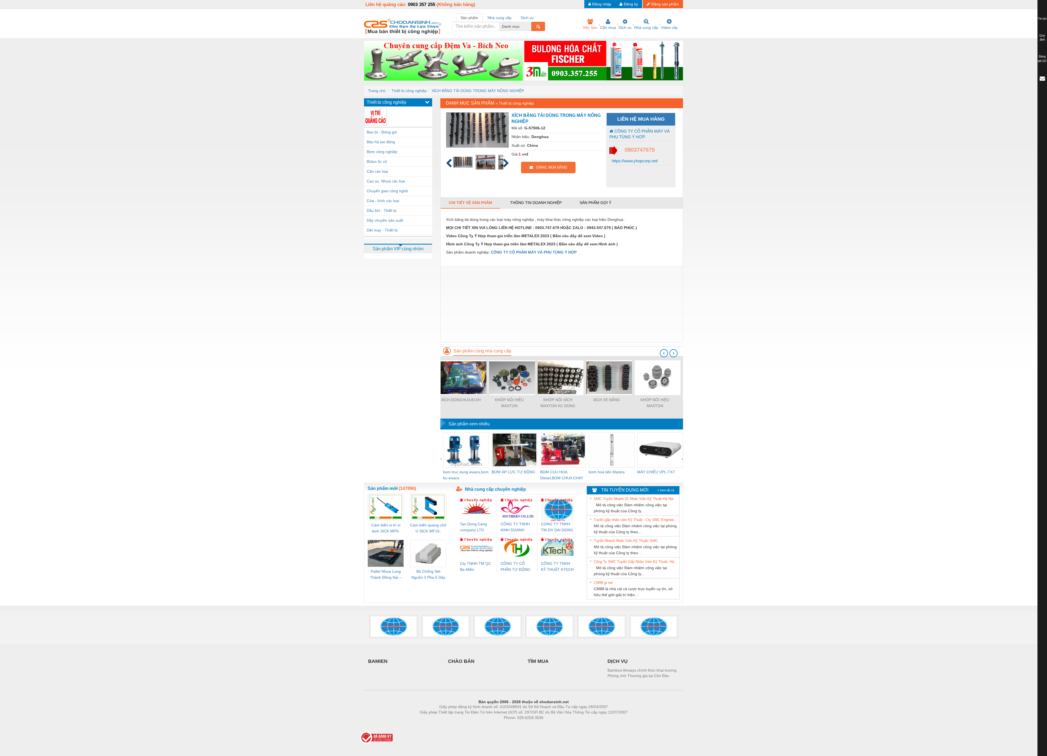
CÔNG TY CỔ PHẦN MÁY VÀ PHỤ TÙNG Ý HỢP (639, 134)
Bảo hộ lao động (381, 142)
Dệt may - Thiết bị (382, 230)
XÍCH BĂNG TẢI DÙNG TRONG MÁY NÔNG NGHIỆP (478, 91)
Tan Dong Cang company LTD (473, 527)
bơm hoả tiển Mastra (607, 472)
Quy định (1042, 37)
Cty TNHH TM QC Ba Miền (475, 566)
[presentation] (664, 353)
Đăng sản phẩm (665, 4)
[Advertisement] (562, 304)
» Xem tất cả (665, 490)
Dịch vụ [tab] (527, 18)
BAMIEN (377, 661)
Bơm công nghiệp (382, 152)
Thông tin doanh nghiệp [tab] (536, 202)
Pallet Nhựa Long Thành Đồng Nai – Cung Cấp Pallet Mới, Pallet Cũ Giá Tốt (386, 574)
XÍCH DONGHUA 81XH (461, 400)
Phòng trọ (488, 726)
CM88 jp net (603, 583)
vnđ (525, 154)
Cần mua (608, 27)
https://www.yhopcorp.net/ (634, 160)
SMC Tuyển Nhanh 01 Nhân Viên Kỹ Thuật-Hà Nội (633, 499)
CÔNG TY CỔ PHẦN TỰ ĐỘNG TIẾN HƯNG (515, 566)
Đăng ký (631, 4)
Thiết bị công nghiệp (409, 91)
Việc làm (590, 27)
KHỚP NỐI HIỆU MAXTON (509, 403)
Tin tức (1042, 18)
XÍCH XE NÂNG (606, 400)
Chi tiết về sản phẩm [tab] (470, 202)
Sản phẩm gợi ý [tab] (595, 202)
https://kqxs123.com (550, 726)
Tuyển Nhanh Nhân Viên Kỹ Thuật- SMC (626, 541)
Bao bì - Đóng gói (382, 132)
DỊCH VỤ (617, 661)
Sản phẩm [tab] (469, 18)
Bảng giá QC (1042, 58)
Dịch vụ (625, 27)
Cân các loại (377, 171)
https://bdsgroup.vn (516, 726)
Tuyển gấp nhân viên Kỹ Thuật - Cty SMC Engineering (636, 520)
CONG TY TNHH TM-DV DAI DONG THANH (557, 527)
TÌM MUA (538, 661)
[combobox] (530, 26)
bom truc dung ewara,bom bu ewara (466, 475)
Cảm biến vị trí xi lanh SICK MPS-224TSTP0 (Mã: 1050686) (385, 528)
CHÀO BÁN (461, 661)
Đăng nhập (601, 4)
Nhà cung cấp (646, 27)
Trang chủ (377, 91)
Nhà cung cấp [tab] (500, 18)
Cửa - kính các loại (383, 201)
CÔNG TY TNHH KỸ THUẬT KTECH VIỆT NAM (557, 566)
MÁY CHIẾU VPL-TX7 (656, 472)
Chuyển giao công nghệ (387, 191)
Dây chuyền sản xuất (385, 220)
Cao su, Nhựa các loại (386, 181)
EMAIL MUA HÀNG (550, 167)
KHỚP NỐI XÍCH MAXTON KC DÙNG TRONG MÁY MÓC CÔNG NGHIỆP (557, 403)
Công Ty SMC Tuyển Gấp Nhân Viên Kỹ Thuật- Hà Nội (636, 562)
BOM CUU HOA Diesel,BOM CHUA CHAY (561, 475)
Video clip (669, 27)
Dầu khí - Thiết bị (381, 210)
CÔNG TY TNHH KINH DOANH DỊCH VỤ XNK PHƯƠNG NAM (515, 527)
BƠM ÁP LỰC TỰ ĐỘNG (513, 472)
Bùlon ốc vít (377, 161)
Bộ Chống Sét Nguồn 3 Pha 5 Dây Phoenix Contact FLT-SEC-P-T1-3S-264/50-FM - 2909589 (428, 574)
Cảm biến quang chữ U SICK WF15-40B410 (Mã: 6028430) (428, 528)
